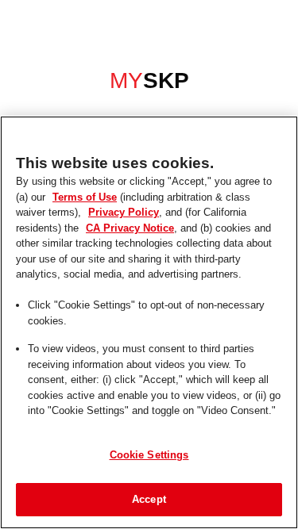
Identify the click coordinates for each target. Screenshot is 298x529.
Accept (149, 499)
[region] (149, 322)
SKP (149, 81)
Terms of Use (67, 196)
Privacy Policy (88, 211)
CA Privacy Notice (62, 227)
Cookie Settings (149, 454)
